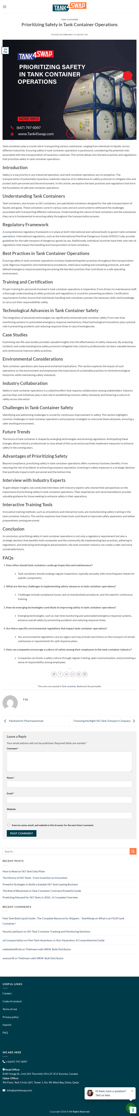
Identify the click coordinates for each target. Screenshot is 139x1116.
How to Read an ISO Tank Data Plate (24, 871)
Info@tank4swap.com (19, 1090)
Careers (7, 993)
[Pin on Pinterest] (79, 674)
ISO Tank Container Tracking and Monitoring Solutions (58, 931)
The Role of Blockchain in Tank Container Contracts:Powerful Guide (42, 890)
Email (10, 793)
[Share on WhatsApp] (54, 674)
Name (11, 777)
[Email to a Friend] (72, 674)
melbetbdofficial (12, 949)
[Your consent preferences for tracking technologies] (133, 1110)
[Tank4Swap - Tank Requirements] (69, 6)
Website (11, 809)
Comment (13, 748)
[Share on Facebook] (60, 674)
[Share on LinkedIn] (85, 674)
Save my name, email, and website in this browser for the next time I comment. (53, 825)
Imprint (7, 1024)
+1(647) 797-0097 (16, 1061)
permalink (96, 686)
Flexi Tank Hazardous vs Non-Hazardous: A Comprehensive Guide (66, 940)
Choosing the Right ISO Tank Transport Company (102, 720)
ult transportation (13, 940)
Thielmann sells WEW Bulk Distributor (48, 949)
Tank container (69, 19)
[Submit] (133, 851)
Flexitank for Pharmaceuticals (26, 720)
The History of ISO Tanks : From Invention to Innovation (35, 877)
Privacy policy (11, 1017)
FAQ (5, 1032)
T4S (86, 34)
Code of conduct (12, 1001)
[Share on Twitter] (66, 674)
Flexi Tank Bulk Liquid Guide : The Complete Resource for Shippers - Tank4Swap (49, 918)
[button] (5, 7)
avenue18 (8, 958)
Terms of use (10, 1009)
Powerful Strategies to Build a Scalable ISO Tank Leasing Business (40, 884)
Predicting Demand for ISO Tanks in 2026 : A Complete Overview (40, 897)
